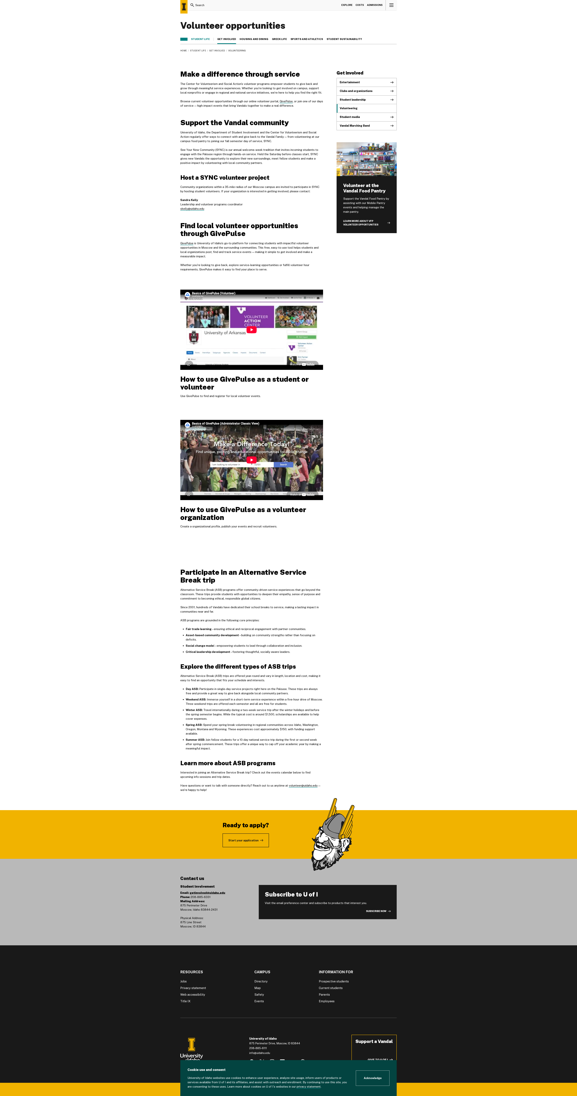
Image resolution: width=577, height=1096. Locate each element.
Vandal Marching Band (355, 125)
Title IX (185, 1001)
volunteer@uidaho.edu (303, 785)
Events (259, 1001)
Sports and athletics (307, 39)
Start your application (243, 840)
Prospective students (334, 981)
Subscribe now (376, 911)
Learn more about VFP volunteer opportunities (360, 223)
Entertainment (350, 82)
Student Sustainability (344, 39)
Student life (200, 39)
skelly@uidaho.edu (192, 208)
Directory (261, 981)
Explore (347, 5)
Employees (326, 1001)
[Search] (192, 5)
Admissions (375, 5)
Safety (259, 994)
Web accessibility (192, 994)
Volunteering (349, 108)
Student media (350, 117)
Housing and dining (254, 39)
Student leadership (353, 99)
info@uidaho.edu (259, 1053)
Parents (324, 994)
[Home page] (184, 7)
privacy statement (309, 1086)
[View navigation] (391, 5)
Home (183, 51)
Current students (331, 988)
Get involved (226, 39)
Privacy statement (193, 988)
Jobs (183, 981)
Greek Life (279, 39)
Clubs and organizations (356, 91)
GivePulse (286, 101)
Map (257, 988)
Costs (360, 5)
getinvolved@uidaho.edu (207, 892)
